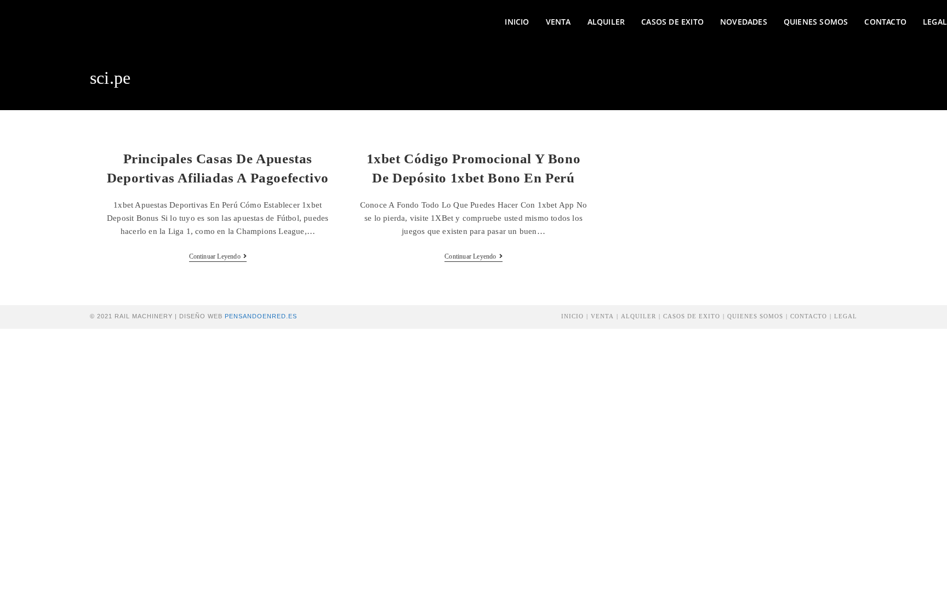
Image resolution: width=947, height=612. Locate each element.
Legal (845, 316)
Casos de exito (691, 316)
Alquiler (638, 316)
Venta (602, 316)
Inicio (572, 316)
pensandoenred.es (261, 316)
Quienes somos (755, 316)
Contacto (808, 316)
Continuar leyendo (218, 256)
